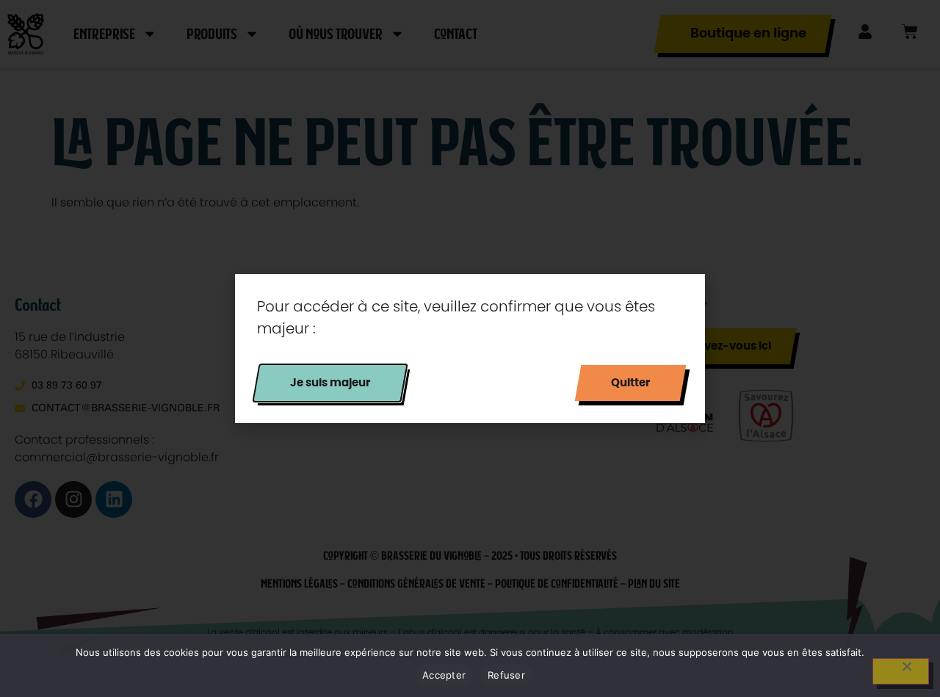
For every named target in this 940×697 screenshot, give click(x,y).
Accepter (444, 675)
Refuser (506, 675)
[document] (470, 348)
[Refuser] (900, 671)
